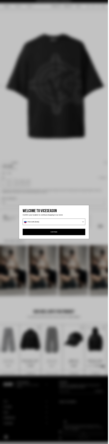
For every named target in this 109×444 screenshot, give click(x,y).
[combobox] (54, 222)
